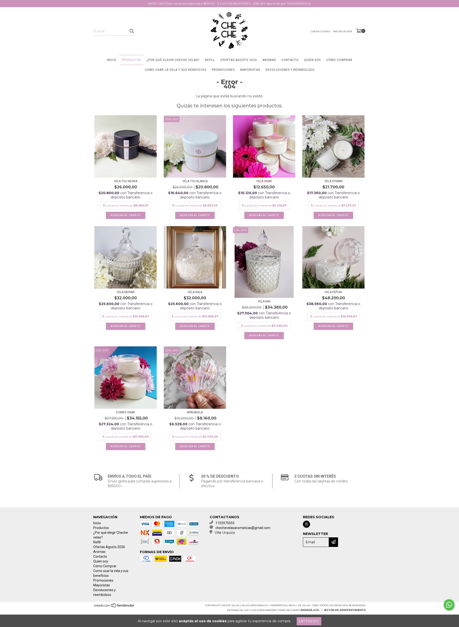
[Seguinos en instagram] (306, 524)
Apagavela (195, 412)
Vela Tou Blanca (195, 181)
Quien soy (312, 60)
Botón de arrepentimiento (345, 610)
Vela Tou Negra (125, 181)
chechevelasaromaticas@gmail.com (242, 528)
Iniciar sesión (342, 31)
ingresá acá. (310, 610)
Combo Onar (125, 412)
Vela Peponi (333, 292)
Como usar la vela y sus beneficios (175, 69)
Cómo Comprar (339, 60)
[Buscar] (131, 31)
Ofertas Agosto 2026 (238, 60)
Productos (131, 60)
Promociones (223, 69)
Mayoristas (250, 69)
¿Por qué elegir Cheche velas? (173, 60)
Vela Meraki (126, 292)
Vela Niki (264, 301)
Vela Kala (195, 292)
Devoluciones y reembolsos (290, 69)
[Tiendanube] (114, 606)
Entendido (309, 621)
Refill (210, 60)
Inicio (111, 60)
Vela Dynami (333, 181)
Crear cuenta (320, 31)
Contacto (290, 60)
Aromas (269, 60)
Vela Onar (264, 181)
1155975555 (225, 523)
